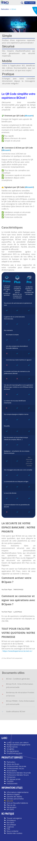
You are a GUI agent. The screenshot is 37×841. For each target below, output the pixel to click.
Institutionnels (12, 783)
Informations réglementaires (18, 792)
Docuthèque (11, 824)
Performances (12, 747)
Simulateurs (11, 820)
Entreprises (11, 777)
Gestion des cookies (14, 833)
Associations (12, 770)
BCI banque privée (13, 779)
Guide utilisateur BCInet (15, 711)
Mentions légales (13, 794)
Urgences (10, 827)
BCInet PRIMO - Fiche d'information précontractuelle (20, 702)
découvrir (29, 115)
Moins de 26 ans (13, 764)
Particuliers (11, 762)
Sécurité (10, 801)
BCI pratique (8, 814)
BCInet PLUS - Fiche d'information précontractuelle (19, 685)
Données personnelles (15, 798)
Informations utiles (12, 788)
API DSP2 (10, 809)
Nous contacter (12, 831)
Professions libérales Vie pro (18, 775)
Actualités (10, 749)
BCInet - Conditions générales (18, 679)
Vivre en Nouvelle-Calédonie (17, 803)
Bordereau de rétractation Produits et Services (20, 694)
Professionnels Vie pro (15, 768)
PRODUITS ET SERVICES (12, 757)
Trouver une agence (14, 818)
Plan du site (11, 805)
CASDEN (10, 781)
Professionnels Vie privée (16, 766)
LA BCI (4, 738)
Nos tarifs (10, 822)
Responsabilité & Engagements (18, 744)
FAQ (8, 829)
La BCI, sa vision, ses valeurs (18, 742)
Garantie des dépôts (14, 796)
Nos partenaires (13, 751)
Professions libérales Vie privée (19, 773)
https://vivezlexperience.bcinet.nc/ (17, 651)
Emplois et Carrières (14, 753)
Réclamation (11, 807)
